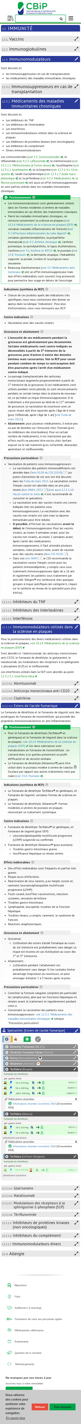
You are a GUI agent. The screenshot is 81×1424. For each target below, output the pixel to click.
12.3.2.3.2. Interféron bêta (17, 676)
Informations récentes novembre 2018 (34, 1104)
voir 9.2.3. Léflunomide (31, 161)
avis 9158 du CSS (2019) (47, 472)
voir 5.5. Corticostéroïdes (44, 157)
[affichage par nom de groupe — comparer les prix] (5, 1082)
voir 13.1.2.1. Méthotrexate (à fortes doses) (39, 163)
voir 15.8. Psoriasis (27, 776)
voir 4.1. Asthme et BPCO (36, 250)
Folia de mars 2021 (36, 481)
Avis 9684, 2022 (32, 490)
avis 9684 (31, 558)
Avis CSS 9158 (54, 554)
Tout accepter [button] (62, 1406)
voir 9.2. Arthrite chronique (40, 242)
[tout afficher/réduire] (74, 1047)
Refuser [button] (40, 1406)
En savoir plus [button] (15, 1418)
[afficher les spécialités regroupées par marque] (6, 1039)
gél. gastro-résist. (13, 1078)
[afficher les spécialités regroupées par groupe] (15, 1039)
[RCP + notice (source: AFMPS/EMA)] (11, 1083)
